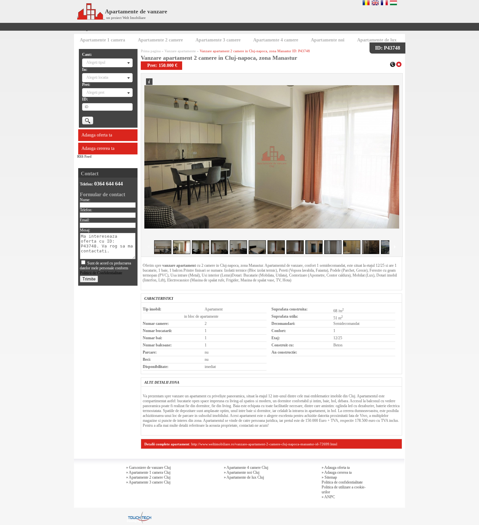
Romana (366, 2)
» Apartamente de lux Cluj (244, 477)
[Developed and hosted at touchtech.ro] (139, 513)
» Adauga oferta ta (336, 467)
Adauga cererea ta (97, 148)
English (375, 2)
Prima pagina (151, 51)
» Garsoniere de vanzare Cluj (148, 467)
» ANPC (328, 497)
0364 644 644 (108, 183)
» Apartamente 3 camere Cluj (148, 482)
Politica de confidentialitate (342, 482)
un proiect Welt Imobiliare (126, 18)
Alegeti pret (95, 92)
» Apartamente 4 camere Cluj (246, 467)
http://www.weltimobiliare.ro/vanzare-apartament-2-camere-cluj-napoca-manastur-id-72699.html (264, 444)
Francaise (384, 2)
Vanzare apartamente (180, 51)
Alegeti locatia (97, 77)
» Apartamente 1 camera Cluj (148, 472)
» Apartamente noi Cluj (241, 472)
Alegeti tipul (95, 62)
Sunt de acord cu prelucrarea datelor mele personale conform (105, 268)
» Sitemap (329, 477)
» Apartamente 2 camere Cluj (148, 477)
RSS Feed (84, 156)
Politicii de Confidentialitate (101, 273)
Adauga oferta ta (96, 135)
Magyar (393, 2)
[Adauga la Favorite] (398, 64)
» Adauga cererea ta (337, 472)
